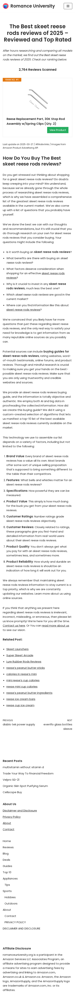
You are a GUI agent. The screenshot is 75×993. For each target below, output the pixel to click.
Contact (8, 829)
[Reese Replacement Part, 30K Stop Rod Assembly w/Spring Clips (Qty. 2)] (37, 99)
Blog (6, 853)
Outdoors (11, 903)
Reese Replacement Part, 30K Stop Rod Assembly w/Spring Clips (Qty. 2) (36, 121)
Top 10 (7, 872)
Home (7, 841)
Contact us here (14, 625)
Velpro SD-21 (11, 780)
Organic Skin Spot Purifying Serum (25, 786)
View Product (58, 130)
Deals (6, 860)
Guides (7, 866)
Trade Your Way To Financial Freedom (28, 773)
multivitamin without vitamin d (23, 767)
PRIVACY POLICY (15, 922)
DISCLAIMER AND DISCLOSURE (21, 928)
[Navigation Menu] (68, 6)
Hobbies (10, 897)
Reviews (8, 847)
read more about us (55, 625)
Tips (7, 885)
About (7, 823)
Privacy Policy (12, 817)
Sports (7, 891)
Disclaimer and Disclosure (20, 810)
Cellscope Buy (12, 792)
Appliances (10, 878)
